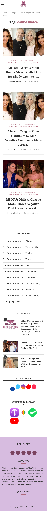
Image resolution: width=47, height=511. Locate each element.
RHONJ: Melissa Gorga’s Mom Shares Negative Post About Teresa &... (24, 204)
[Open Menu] (2, 4)
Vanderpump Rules (11, 302)
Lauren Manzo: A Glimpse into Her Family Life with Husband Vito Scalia (32, 345)
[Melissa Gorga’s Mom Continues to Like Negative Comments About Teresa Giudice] (23, 105)
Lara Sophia (16, 81)
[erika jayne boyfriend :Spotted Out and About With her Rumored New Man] (10, 362)
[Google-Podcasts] (23, 410)
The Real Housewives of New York (19, 277)
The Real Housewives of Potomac (18, 289)
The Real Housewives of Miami (17, 265)
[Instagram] (23, 453)
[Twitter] (18, 453)
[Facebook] (12, 453)
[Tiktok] (29, 453)
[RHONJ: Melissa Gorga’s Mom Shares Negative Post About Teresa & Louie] (23, 174)
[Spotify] (32, 410)
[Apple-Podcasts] (14, 410)
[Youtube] (14, 418)
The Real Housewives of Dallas (17, 253)
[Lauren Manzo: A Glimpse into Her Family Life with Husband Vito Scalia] (10, 346)
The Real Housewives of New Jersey (20, 271)
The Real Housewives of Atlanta (17, 241)
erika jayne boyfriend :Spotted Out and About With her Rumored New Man (31, 362)
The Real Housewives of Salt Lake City (21, 296)
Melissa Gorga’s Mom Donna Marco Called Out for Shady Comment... (23, 72)
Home (5, 13)
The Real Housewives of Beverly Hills (20, 247)
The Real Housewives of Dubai (17, 259)
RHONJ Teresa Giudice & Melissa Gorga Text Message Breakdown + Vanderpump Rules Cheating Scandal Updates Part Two (32, 328)
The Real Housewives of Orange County (21, 283)
